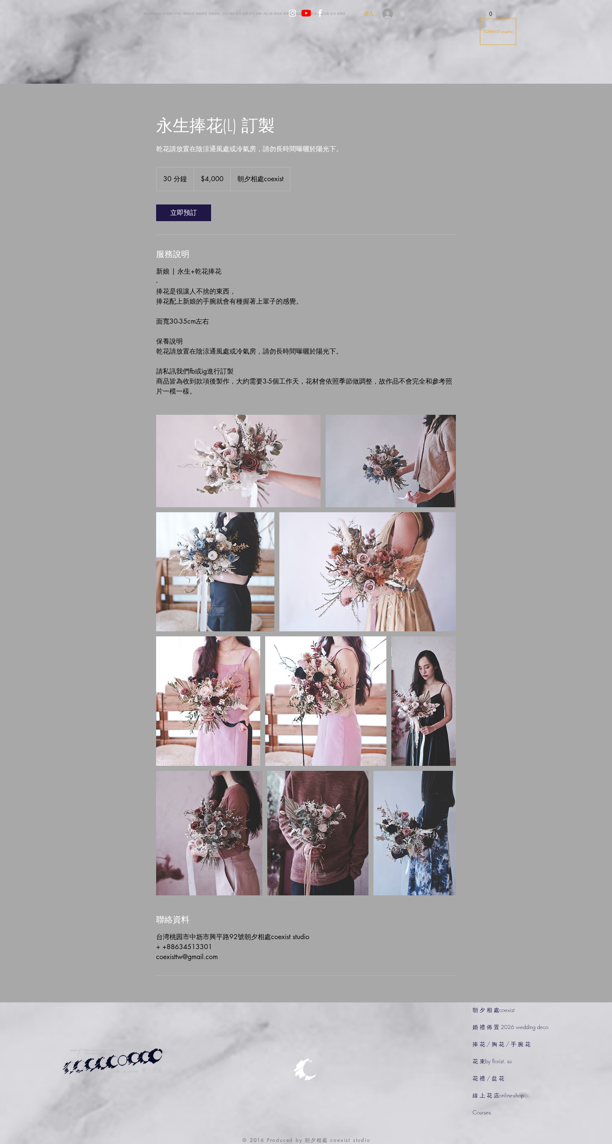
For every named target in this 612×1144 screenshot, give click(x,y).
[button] (490, 11)
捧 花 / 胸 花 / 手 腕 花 (501, 1044)
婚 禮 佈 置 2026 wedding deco (510, 1027)
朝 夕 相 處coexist (494, 1010)
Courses (482, 1112)
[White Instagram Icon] (292, 13)
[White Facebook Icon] (320, 13)
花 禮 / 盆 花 (488, 1078)
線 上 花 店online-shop (498, 1095)
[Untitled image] (238, 461)
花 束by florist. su (492, 1061)
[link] (183, 212)
